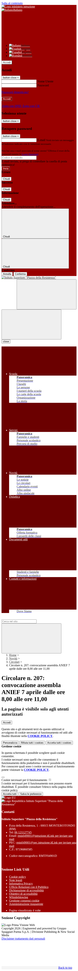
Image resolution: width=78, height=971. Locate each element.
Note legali (15, 880)
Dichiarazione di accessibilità (26, 890)
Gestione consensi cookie (24, 900)
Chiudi (6, 178)
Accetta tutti (59, 742)
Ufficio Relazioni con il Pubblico (28, 887)
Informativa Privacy (21, 883)
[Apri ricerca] (46, 294)
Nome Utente (45, 81)
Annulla (7, 274)
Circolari (14, 661)
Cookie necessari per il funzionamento (25, 780)
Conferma (20, 274)
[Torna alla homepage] (39, 277)
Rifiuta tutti (32, 742)
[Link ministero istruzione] (18, 6)
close (6, 341)
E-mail (41, 140)
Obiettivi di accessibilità (23, 893)
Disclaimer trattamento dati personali (23, 938)
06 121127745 (23, 832)
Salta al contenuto (12, 3)
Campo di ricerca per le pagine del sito (24, 617)
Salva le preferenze (30, 794)
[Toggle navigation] (31, 324)
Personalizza (10, 742)
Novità (13, 658)
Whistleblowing (18, 897)
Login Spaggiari (30, 154)
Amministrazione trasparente (26, 904)
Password (43, 85)
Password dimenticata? (15, 92)
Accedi (7, 62)
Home (12, 655)
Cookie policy (17, 876)
